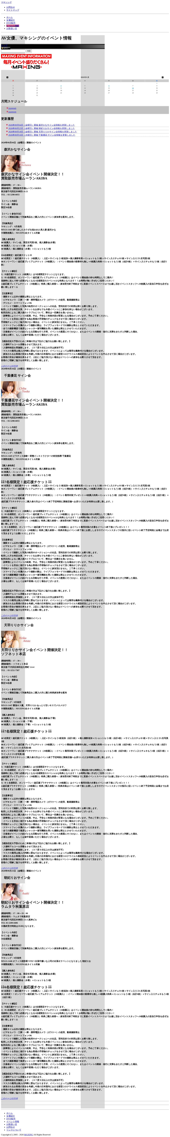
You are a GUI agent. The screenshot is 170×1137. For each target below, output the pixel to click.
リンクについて (13, 1130)
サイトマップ (12, 10)
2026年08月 (12, 108)
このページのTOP (9, 366)
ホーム (9, 17)
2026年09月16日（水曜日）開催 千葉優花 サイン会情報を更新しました (41, 135)
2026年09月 (12, 112)
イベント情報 (12, 26)
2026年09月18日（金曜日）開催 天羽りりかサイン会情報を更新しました (42, 132)
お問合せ (10, 7)
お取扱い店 (11, 28)
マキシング (6, 2)
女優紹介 (10, 20)
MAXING (28, 1135)
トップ (4, 45)
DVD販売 (10, 23)
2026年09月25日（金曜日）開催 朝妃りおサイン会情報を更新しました (41, 128)
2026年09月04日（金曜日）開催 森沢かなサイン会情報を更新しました (41, 125)
